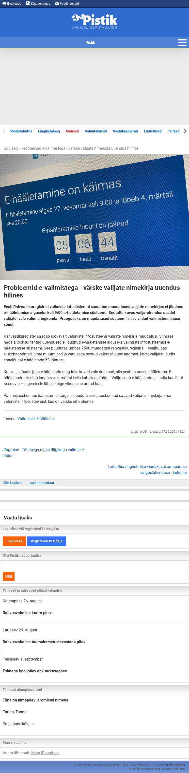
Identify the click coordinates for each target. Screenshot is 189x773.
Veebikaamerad (125, 131)
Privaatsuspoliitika (148, 769)
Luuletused (153, 131)
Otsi (8, 576)
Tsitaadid (175, 131)
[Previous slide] (4, 131)
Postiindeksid (69, 3)
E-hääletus (45, 418)
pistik (144, 431)
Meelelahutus (21, 131)
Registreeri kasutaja (47, 541)
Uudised (72, 131)
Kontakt (167, 769)
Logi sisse (14, 541)
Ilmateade (13, 3)
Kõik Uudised (12, 483)
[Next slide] (184, 131)
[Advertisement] (94, 86)
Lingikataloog (49, 131)
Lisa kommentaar (41, 483)
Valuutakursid (96, 131)
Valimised (26, 418)
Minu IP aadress (45, 753)
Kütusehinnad (40, 3)
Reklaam (179, 769)
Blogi (132, 769)
